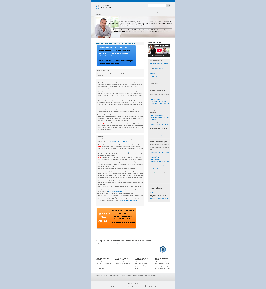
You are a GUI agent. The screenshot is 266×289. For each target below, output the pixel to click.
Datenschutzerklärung (126, 275)
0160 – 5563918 (161, 70)
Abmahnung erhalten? (109, 12)
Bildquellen (147, 275)
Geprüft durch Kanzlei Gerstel (161, 259)
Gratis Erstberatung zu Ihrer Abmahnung (142, 259)
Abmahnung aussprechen (158, 12)
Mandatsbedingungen (115, 275)
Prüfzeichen (141, 275)
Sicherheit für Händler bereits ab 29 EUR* (121, 259)
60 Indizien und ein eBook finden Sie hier (128, 200)
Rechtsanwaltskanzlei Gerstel (102, 275)
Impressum (98, 14)
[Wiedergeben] (150, 55)
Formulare (134, 275)
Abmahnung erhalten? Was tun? (102, 259)
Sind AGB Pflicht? (154, 168)
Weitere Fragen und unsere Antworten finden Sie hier (117, 141)
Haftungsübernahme (155, 159)
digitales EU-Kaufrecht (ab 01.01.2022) (159, 124)
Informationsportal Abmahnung (157, 115)
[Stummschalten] (166, 55)
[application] (159, 50)
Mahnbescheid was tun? (156, 131)
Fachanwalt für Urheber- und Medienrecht (159, 63)
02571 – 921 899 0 (158, 66)
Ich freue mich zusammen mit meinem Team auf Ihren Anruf (110, 203)
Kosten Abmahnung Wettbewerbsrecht (159, 107)
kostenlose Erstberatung (156, 99)
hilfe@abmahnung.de (158, 68)
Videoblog (168, 12)
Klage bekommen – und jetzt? (157, 135)
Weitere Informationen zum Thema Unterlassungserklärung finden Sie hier (123, 152)
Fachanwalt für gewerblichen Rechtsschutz (159, 61)
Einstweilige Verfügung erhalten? (141, 12)
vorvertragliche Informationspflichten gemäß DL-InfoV (107, 278)
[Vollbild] (168, 55)
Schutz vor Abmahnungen (124, 12)
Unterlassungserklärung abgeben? (158, 101)
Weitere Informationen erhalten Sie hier (116, 191)
